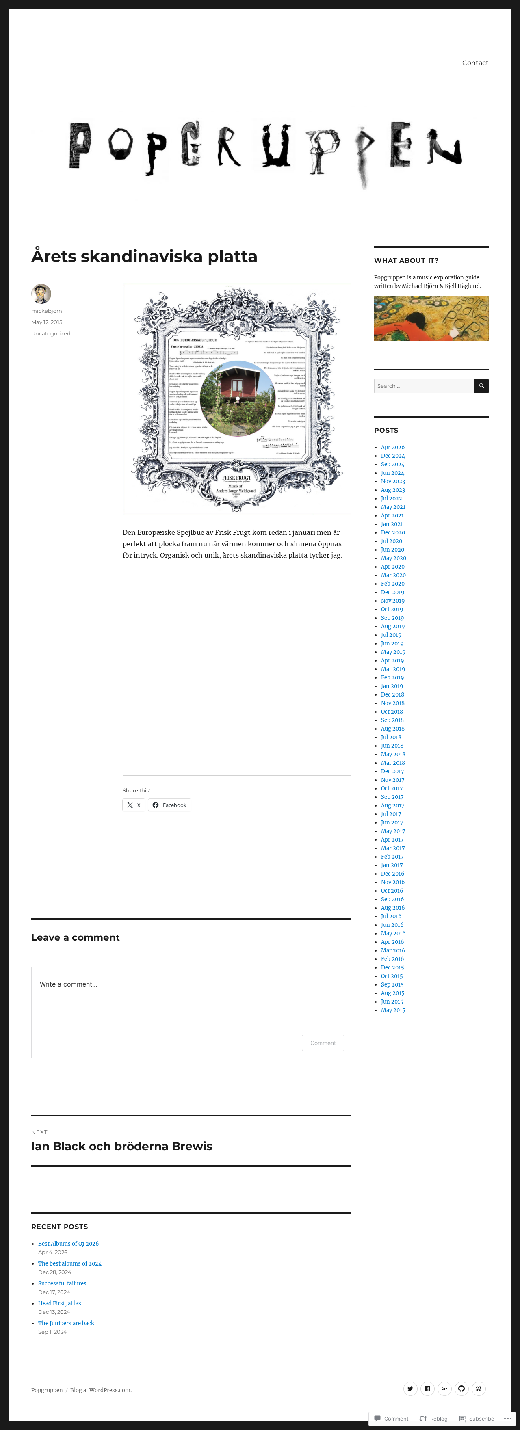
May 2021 (393, 507)
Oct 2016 (392, 890)
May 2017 (393, 831)
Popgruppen (47, 1390)
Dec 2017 (392, 771)
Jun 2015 (392, 1001)
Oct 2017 (392, 788)
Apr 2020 (393, 566)
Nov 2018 (393, 703)
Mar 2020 (393, 575)
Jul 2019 (391, 635)
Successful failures (62, 1283)
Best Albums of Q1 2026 (68, 1243)
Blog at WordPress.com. (101, 1390)
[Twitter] (410, 1389)
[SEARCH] (481, 386)
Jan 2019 (392, 686)
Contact (475, 63)
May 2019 (393, 652)
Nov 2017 (393, 780)
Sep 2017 (392, 797)
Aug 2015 (393, 993)
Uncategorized (51, 333)
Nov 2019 (393, 600)
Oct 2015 (392, 976)
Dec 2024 (393, 455)
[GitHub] (462, 1389)
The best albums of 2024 (70, 1263)
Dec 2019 (393, 592)
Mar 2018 (393, 762)
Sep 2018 (392, 720)
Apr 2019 (392, 660)
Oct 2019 (392, 609)
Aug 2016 (393, 907)
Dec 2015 (392, 967)
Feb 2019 (392, 677)
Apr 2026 (393, 447)
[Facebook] (427, 1389)
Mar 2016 (393, 950)
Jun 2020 (392, 549)
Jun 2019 (392, 643)
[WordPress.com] (479, 1389)
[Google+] (445, 1389)
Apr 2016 (392, 942)
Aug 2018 (393, 728)
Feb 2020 (393, 583)
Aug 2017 (393, 805)
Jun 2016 (392, 925)
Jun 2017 (392, 822)
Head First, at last (60, 1303)
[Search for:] (424, 386)
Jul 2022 (391, 498)
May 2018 (393, 754)
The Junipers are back (66, 1323)
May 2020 (393, 558)
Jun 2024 (392, 472)
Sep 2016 (392, 899)
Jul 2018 (391, 737)
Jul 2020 (391, 541)
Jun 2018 (392, 745)
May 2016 (393, 933)
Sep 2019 (392, 617)
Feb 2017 (392, 856)
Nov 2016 (393, 882)
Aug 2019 (393, 626)
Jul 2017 (391, 814)
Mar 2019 (393, 669)
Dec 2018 (392, 694)
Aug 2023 (393, 490)
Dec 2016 (393, 873)
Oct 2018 (392, 711)
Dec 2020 (393, 532)
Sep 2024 (393, 464)
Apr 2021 (392, 515)
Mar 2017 (393, 848)
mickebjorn (46, 310)
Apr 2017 (392, 839)
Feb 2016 (392, 959)
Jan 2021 (392, 524)
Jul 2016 (391, 916)
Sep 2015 (392, 984)
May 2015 (393, 1010)
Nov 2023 (393, 481)
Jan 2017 (392, 865)
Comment (323, 1042)
